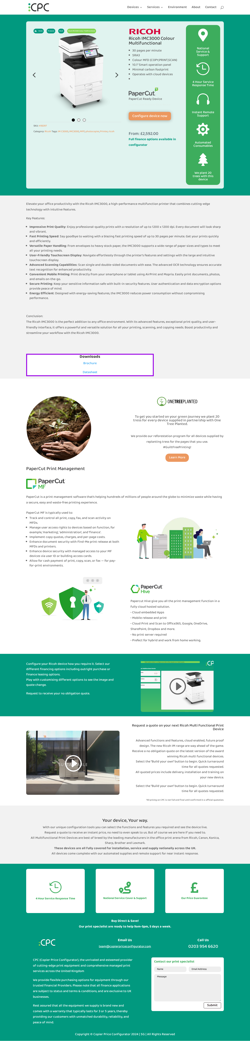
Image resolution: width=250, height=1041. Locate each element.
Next (115, 74)
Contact (211, 8)
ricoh (111, 131)
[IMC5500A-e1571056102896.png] (77, 74)
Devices (133, 8)
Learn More (177, 457)
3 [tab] (84, 120)
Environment (177, 8)
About (196, 8)
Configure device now (149, 116)
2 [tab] (78, 120)
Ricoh (48, 131)
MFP (82, 131)
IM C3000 (63, 131)
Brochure (90, 363)
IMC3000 (74, 131)
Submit (212, 1005)
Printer (104, 131)
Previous (34, 74)
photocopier (92, 131)
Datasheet (90, 372)
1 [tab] (73, 120)
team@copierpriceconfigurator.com (125, 946)
